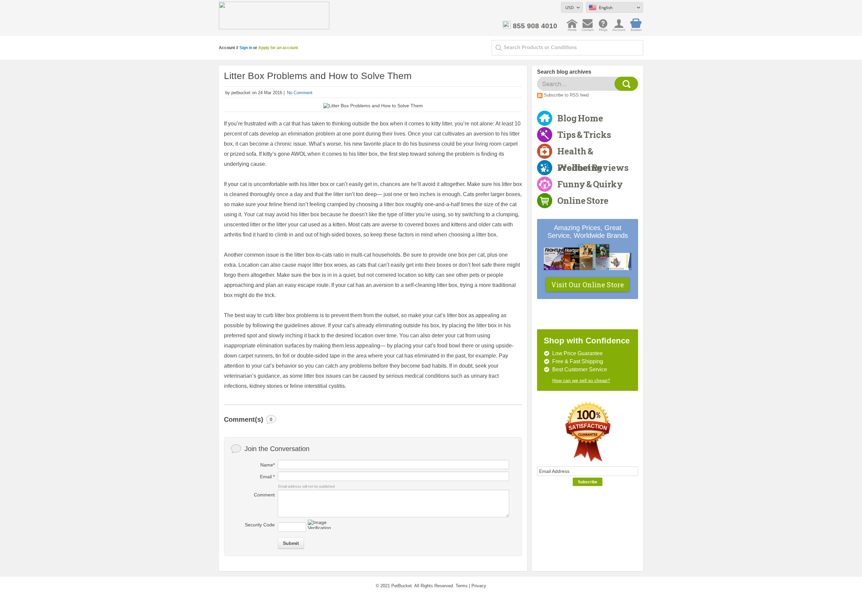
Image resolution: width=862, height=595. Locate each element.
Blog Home (580, 118)
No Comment (299, 92)
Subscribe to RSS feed (566, 95)
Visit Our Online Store (587, 284)
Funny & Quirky (590, 184)
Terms (462, 585)
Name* (267, 465)
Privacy (478, 585)
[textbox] (567, 47)
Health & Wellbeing (579, 152)
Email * (267, 476)
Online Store (582, 200)
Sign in (245, 47)
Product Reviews (593, 167)
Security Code (260, 524)
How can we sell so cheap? (581, 380)
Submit (291, 543)
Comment (264, 494)
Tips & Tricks (584, 134)
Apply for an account (278, 47)
